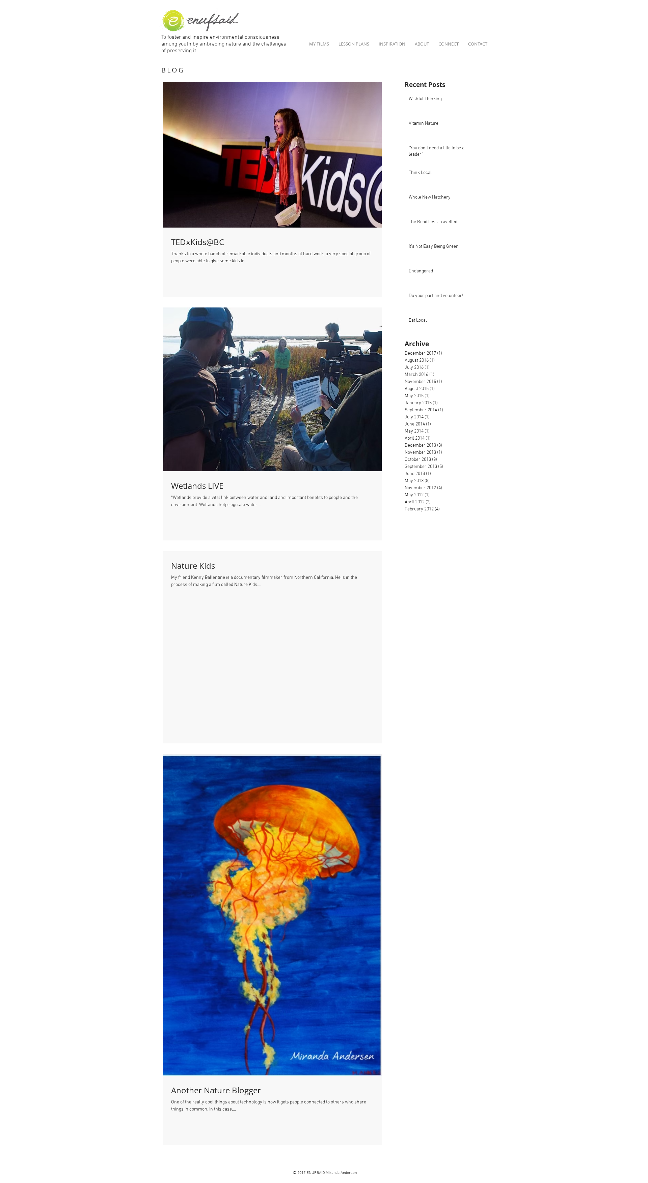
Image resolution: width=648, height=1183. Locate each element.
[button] (448, 44)
